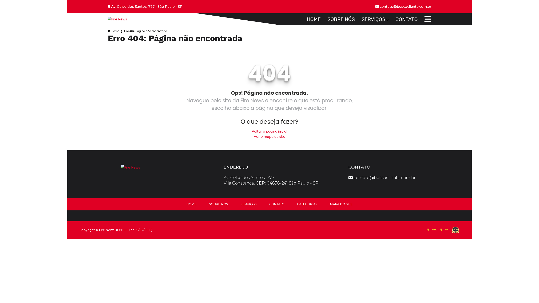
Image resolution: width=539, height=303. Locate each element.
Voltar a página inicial (269, 131)
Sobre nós (341, 19)
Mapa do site (341, 204)
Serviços (373, 19)
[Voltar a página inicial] (117, 19)
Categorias (307, 204)
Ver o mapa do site (269, 136)
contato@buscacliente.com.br (384, 177)
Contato (406, 19)
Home (314, 19)
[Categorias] (427, 19)
